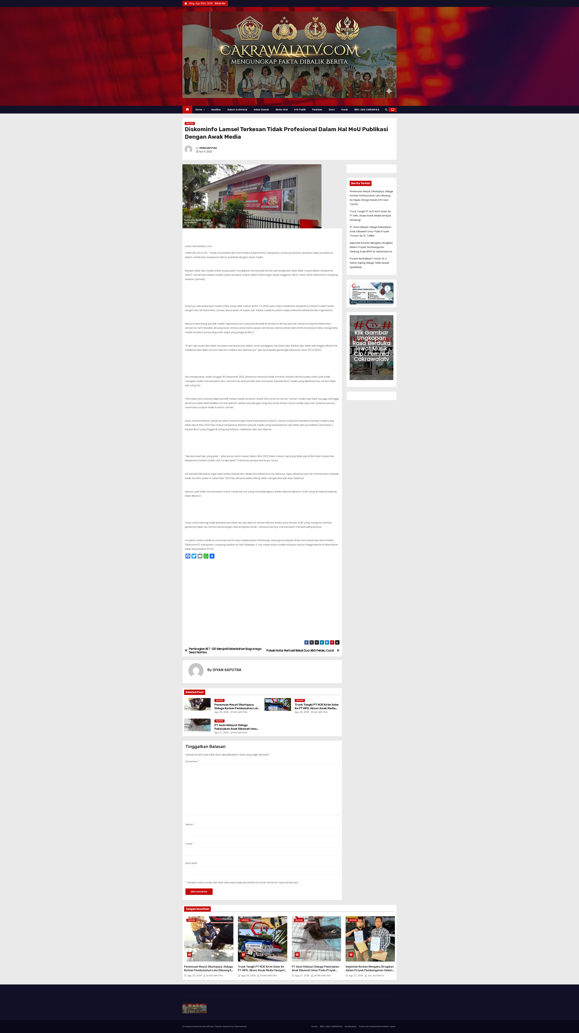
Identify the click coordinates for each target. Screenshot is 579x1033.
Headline (216, 109)
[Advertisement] (262, 600)
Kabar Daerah (261, 109)
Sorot (332, 109)
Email (189, 843)
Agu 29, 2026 (221, 712)
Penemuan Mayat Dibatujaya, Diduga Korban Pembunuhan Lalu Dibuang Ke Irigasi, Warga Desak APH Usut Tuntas (208, 972)
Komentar (192, 761)
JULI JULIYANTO (375, 975)
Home (199, 109)
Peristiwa (317, 109)
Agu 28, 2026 (302, 712)
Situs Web (191, 863)
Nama (189, 824)
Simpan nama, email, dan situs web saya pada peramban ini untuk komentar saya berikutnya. (243, 882)
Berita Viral (282, 109)
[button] (386, 109)
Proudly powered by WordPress (198, 1026)
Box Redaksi (351, 1026)
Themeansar (240, 1026)
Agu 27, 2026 (221, 732)
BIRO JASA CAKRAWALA (366, 109)
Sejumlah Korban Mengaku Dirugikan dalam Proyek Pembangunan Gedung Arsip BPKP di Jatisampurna (371, 247)
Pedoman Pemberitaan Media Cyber (377, 1026)
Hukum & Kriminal (237, 109)
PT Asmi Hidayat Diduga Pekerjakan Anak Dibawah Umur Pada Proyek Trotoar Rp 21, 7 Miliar (370, 231)
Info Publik (300, 109)
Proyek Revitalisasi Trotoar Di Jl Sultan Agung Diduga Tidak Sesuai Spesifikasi (369, 263)
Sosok (344, 109)
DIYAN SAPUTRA (208, 148)
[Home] (187, 110)
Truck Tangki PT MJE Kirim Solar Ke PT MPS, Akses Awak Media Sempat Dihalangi (317, 708)
